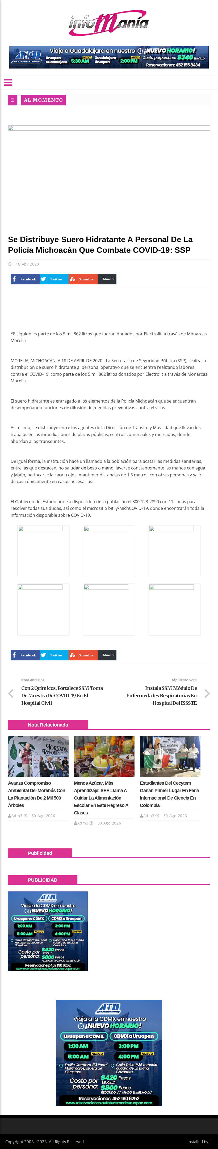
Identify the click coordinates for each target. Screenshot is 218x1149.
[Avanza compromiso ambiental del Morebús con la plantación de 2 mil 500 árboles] (38, 756)
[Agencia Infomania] (109, 23)
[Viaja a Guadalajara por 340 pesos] (109, 57)
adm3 (17, 815)
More (107, 279)
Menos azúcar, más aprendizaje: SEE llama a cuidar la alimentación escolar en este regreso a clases (101, 797)
